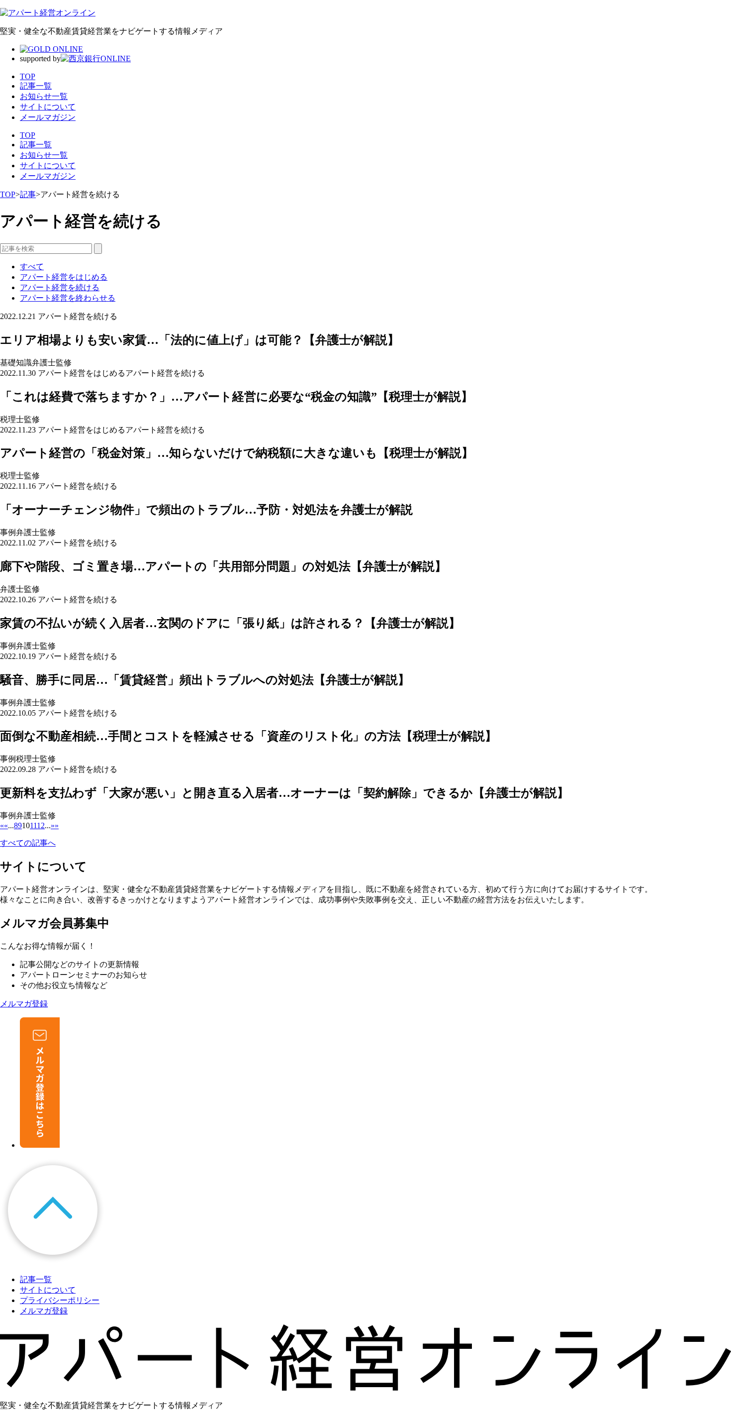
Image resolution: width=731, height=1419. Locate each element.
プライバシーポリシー (59, 1300)
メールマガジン (48, 176)
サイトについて (48, 165)
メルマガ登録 (44, 1311)
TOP (27, 135)
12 (41, 825)
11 (33, 825)
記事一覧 (36, 144)
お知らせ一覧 (44, 155)
